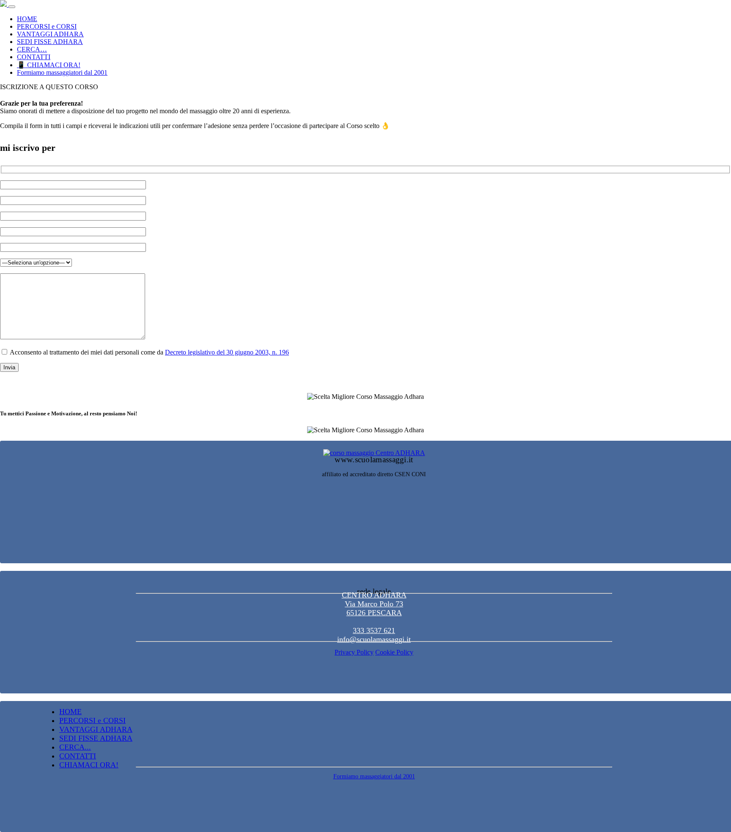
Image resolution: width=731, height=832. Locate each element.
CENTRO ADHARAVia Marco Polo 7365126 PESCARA (374, 604)
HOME (27, 18)
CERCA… (32, 49)
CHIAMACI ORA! (88, 765)
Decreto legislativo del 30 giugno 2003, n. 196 (227, 352)
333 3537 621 (374, 630)
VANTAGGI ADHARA (50, 34)
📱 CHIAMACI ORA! (48, 64)
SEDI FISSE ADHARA (50, 41)
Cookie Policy (394, 652)
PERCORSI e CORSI (47, 26)
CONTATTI (33, 56)
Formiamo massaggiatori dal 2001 (62, 72)
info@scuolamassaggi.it (374, 639)
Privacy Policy (354, 652)
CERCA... (75, 747)
